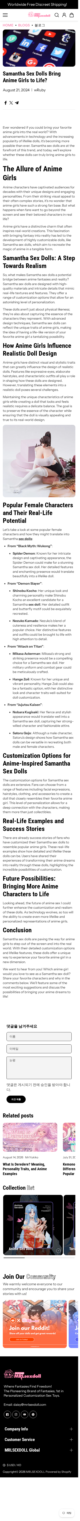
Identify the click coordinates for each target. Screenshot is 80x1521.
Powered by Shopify (58, 1471)
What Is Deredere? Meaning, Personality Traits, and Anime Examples (25, 1169)
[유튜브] (24, 1414)
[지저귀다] (33, 1414)
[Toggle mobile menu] (14, 15)
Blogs (24, 25)
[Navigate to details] (58, 1251)
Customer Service (20, 1439)
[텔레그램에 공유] (17, 103)
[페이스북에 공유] (5, 103)
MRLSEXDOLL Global (22, 1450)
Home (8, 25)
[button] (71, 15)
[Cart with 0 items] (71, 15)
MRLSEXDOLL (35, 1471)
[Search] (56, 15)
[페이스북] (7, 1414)
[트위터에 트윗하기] (11, 103)
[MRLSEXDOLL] (39, 15)
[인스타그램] (16, 1414)
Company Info (16, 1429)
